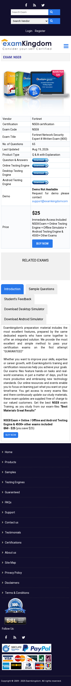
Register (40, 31)
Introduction (12, 289)
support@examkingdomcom (50, 201)
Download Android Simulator (23, 319)
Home (8, 452)
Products (10, 462)
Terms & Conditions (17, 592)
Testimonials (13, 532)
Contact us (11, 522)
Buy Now (42, 243)
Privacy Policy (13, 572)
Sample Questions (41, 289)
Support (10, 512)
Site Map (10, 562)
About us (10, 552)
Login (29, 31)
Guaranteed (12, 492)
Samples (10, 472)
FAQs (8, 502)
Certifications (13, 542)
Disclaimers (12, 582)
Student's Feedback (17, 299)
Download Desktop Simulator (24, 309)
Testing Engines (15, 482)
